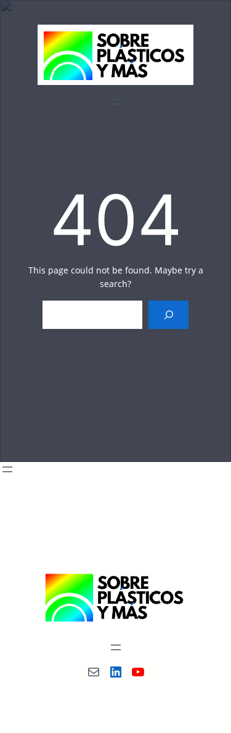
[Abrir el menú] (115, 101)
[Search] (168, 315)
